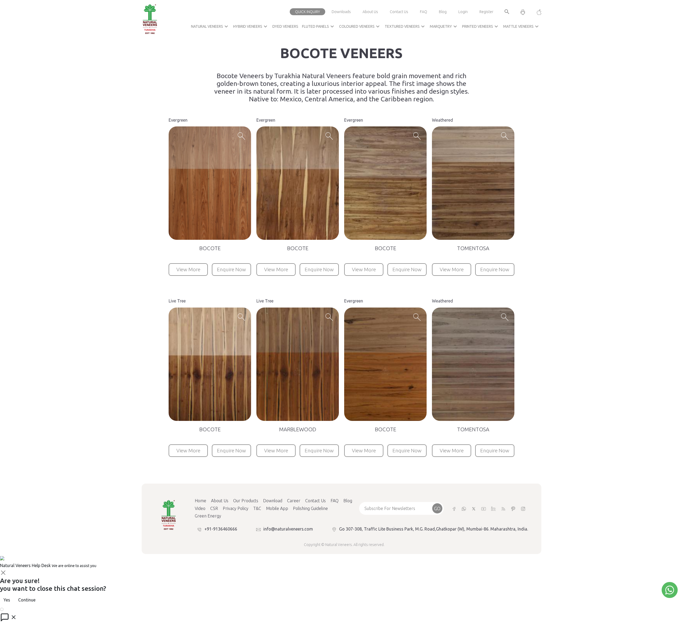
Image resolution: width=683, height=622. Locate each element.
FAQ (423, 12)
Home (200, 500)
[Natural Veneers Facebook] (454, 508)
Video (200, 508)
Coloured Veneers (360, 26)
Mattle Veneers (521, 26)
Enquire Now (231, 269)
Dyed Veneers (285, 26)
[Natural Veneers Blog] (503, 508)
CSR (214, 508)
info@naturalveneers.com (288, 529)
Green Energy (208, 515)
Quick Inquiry (307, 12)
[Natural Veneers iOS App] (536, 12)
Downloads (341, 12)
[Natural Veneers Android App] (522, 12)
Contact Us (399, 12)
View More (188, 269)
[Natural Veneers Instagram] (523, 508)
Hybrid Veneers (251, 26)
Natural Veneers (210, 26)
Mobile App (277, 508)
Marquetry (444, 26)
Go (437, 508)
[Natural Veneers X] (474, 508)
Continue (26, 599)
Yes (6, 599)
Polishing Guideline (310, 508)
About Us (370, 12)
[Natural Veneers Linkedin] (493, 508)
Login (463, 12)
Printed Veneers (480, 26)
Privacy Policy (235, 508)
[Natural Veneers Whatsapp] (464, 508)
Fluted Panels (318, 26)
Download (272, 500)
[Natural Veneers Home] (168, 514)
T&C (257, 508)
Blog (443, 12)
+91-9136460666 (220, 529)
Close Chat (15, 608)
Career (293, 500)
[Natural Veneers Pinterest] (513, 508)
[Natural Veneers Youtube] (484, 508)
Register (486, 12)
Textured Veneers (405, 26)
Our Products (245, 500)
